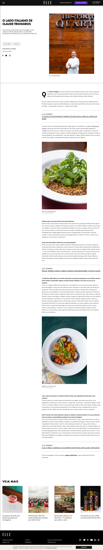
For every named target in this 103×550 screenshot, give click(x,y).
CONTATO (27, 540)
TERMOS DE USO (51, 542)
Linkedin (95, 540)
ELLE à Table (7, 44)
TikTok (99, 540)
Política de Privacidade (52, 548)
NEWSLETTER (5, 542)
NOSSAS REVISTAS (65, 2)
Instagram (80, 540)
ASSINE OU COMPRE (81, 2)
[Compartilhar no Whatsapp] (10, 55)
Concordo (84, 547)
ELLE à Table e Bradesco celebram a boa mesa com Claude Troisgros (71, 448)
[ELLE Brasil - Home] (47, 4)
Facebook (88, 540)
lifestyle (16, 44)
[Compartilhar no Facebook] (2, 55)
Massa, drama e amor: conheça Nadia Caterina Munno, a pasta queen (71, 271)
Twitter (84, 540)
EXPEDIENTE (28, 542)
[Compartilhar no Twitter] (6, 55)
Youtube (91, 540)
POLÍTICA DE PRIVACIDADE (54, 540)
